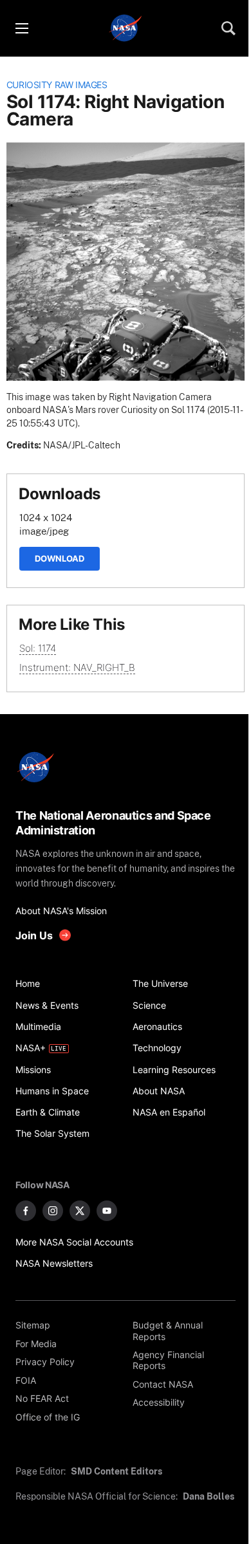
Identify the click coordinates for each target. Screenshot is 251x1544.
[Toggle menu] (21, 28)
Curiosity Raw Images (56, 85)
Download (59, 558)
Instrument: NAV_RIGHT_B (77, 667)
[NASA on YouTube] (107, 1210)
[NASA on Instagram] (52, 1210)
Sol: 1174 (37, 648)
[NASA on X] (80, 1210)
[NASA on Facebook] (25, 1210)
